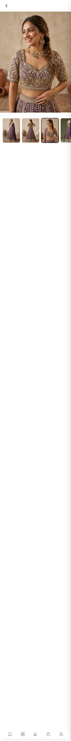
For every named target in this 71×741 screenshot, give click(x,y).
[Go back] (6, 5)
